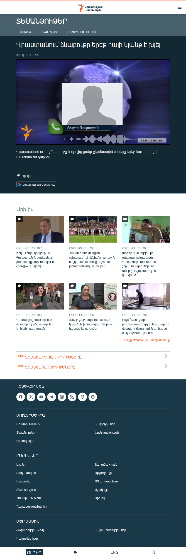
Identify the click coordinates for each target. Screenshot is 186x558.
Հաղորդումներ (105, 424)
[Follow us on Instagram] (62, 397)
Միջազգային (104, 473)
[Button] (24, 176)
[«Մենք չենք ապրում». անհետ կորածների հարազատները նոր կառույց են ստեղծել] (93, 296)
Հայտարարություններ (110, 530)
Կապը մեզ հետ (27, 538)
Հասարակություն (28, 498)
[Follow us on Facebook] (20, 397)
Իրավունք (23, 481)
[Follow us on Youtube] (41, 397)
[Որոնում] (153, 552)
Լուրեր (20, 464)
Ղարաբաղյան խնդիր (31, 506)
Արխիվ (25, 32)
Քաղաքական (26, 473)
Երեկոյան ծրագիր (107, 432)
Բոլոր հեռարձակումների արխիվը (147, 340)
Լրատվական (25, 441)
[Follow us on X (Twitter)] (31, 397)
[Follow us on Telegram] (51, 397)
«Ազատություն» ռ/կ (30, 530)
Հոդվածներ (48, 32)
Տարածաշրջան (106, 464)
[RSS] (72, 397)
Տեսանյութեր (25, 432)
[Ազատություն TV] (75, 552)
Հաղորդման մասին (81, 32)
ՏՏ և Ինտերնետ (106, 481)
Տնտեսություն (26, 490)
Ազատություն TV (28, 424)
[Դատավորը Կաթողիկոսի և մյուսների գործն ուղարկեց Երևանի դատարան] (40, 296)
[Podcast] (82, 397)
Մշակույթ (101, 490)
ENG (114, 552)
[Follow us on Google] (92, 397)
